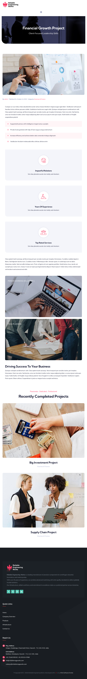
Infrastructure (7, 624)
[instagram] (17, 591)
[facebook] (8, 591)
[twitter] (13, 591)
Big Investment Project (43, 462)
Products (5, 620)
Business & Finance (39, 99)
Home (4, 612)
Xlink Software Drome (66, 673)
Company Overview (9, 616)
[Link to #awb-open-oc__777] (41, 12)
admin (6, 99)
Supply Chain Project (43, 532)
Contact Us (6, 629)
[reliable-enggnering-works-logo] (11, 2)
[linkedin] (21, 591)
